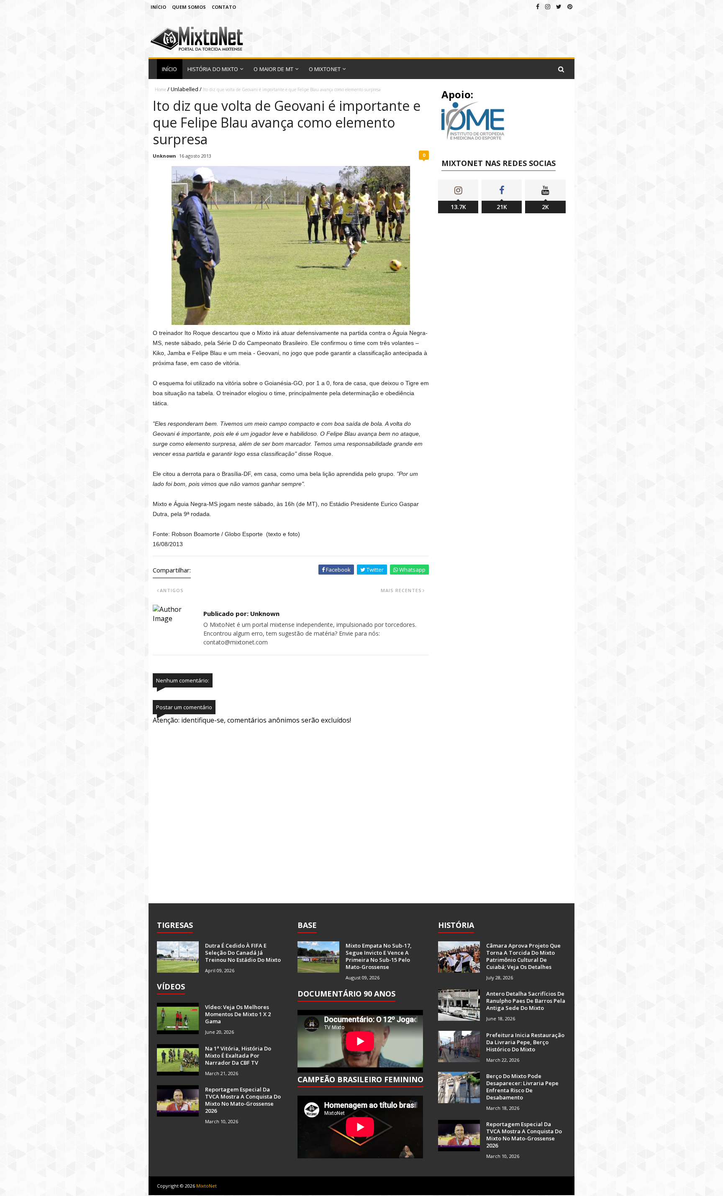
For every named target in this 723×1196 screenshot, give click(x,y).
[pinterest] (569, 6)
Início (158, 7)
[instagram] (547, 6)
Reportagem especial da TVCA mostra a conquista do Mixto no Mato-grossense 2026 (243, 1100)
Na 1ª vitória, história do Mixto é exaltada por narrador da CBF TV (238, 1055)
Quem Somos (189, 7)
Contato (224, 7)
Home (160, 89)
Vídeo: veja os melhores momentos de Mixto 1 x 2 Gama (238, 1014)
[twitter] (559, 6)
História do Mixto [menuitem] (212, 69)
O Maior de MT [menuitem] (273, 69)
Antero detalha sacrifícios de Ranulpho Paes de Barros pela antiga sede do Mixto (525, 1001)
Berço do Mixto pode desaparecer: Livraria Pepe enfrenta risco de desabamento (522, 1086)
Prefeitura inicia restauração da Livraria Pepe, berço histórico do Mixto (525, 1042)
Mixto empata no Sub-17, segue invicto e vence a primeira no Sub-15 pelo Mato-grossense (379, 956)
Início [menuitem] (169, 69)
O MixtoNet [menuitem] (325, 69)
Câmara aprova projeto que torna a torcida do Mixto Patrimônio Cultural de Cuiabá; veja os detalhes (523, 956)
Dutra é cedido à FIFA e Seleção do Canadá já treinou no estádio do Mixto (243, 952)
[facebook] (537, 6)
